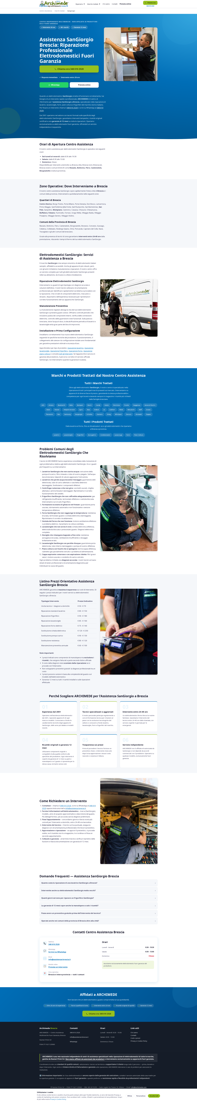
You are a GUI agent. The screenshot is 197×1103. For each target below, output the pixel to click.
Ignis (81, 410)
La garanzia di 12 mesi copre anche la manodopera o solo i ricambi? (69, 905)
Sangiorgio (78, 414)
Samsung (67, 414)
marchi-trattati (60, 11)
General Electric (150, 405)
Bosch (90, 405)
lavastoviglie (68, 435)
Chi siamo (106, 4)
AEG (43, 405)
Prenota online (125, 4)
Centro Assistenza (46, 11)
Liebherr (112, 410)
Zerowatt (139, 414)
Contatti (114, 4)
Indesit (96, 410)
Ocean (148, 410)
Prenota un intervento (58, 967)
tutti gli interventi (66, 354)
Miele (121, 410)
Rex (58, 414)
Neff (140, 410)
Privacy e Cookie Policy (139, 1041)
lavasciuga (118, 435)
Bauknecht (61, 405)
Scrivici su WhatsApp (57, 952)
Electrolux (116, 405)
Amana (51, 405)
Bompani (80, 405)
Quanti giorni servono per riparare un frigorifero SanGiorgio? (67, 898)
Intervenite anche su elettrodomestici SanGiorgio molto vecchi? (68, 890)
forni (128, 435)
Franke (126, 405)
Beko (71, 405)
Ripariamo (79, 4)
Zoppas (148, 414)
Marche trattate (92, 4)
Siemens (100, 414)
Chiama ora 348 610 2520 (70, 69)
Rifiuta (129, 1096)
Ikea (88, 410)
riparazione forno (75, 351)
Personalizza (140, 1096)
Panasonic (49, 414)
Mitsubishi (131, 410)
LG (104, 410)
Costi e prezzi (135, 1038)
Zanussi (128, 414)
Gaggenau (136, 405)
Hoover (57, 410)
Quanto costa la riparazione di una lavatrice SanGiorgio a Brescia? (69, 883)
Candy (98, 405)
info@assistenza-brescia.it (75, 808)
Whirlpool (118, 414)
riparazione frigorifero (59, 351)
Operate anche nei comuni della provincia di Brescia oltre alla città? (70, 921)
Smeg (109, 414)
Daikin (107, 405)
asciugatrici (92, 435)
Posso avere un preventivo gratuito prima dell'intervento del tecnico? (71, 913)
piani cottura (138, 435)
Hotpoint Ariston (69, 410)
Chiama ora (151, 3)
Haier (48, 410)
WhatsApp (55, 85)
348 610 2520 (72, 108)
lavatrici (57, 435)
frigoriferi (80, 435)
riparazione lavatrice (75, 348)
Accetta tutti (154, 1096)
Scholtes (89, 414)
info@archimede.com (139, 1087)
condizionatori (105, 435)
